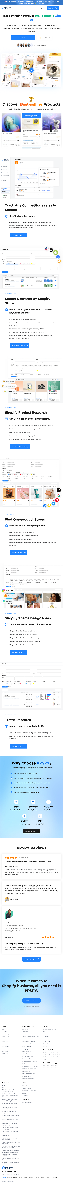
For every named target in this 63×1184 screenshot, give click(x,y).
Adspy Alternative (26, 1054)
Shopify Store (5, 1049)
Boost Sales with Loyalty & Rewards (10, 1150)
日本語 (25, 1177)
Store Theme (5, 1051)
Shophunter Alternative (28, 1059)
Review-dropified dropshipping (29, 1061)
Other (44, 1059)
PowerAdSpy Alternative (28, 1078)
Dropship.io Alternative (27, 1056)
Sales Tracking (5, 1034)
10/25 (56, 1065)
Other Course (46, 1041)
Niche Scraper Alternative (28, 1034)
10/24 (44, 1068)
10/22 (52, 1068)
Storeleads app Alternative (28, 1044)
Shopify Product (6, 1039)
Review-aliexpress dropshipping (30, 1066)
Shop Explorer (5, 1044)
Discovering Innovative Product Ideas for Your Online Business (11, 1146)
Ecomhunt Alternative (27, 1039)
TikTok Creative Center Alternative (30, 1036)
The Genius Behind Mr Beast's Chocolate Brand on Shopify (9, 1108)
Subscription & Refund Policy (29, 1090)
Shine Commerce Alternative (29, 1073)
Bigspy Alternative (26, 1071)
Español (37, 1177)
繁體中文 (15, 1177)
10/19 (56, 1068)
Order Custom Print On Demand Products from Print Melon (10, 1090)
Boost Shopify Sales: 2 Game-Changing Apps (9, 1112)
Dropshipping (46, 1036)
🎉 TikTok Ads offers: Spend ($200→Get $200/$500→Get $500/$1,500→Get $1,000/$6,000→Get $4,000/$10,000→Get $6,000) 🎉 (31, 2)
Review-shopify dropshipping (29, 1068)
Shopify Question (47, 1044)
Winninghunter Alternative (28, 1041)
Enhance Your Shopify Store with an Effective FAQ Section (10, 1116)
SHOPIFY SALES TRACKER (50, 1029)
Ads (3, 1029)
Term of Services (26, 1088)
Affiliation (24, 1093)
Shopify (45, 1034)
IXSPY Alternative (26, 1046)
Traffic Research (6, 1046)
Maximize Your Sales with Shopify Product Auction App (10, 1120)
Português (31, 1177)
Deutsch (42, 1177)
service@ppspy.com (27, 1102)
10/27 (48, 1065)
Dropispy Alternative (27, 1076)
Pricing (3, 1056)
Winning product (47, 1046)
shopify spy (25, 1049)
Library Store (5, 1041)
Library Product (5, 1036)
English (4, 1177)
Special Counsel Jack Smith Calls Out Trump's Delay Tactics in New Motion (10, 1095)
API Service (25, 1095)
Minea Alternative (26, 1051)
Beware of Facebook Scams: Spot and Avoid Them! (10, 1134)
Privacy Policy (25, 1085)
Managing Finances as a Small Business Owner (9, 1124)
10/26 (52, 1065)
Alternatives (25, 1031)
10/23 (48, 1068)
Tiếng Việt (54, 1177)
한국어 (20, 1177)
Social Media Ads (47, 1039)
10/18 (44, 1070)
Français (48, 1177)
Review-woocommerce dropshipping (31, 1063)
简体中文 (9, 1177)
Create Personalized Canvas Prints (10, 1131)
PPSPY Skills (5, 1054)
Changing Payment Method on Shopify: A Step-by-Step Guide (9, 1100)
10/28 (44, 1065)
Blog (44, 1031)
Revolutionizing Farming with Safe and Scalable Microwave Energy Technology (10, 1154)
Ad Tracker (4, 1031)
